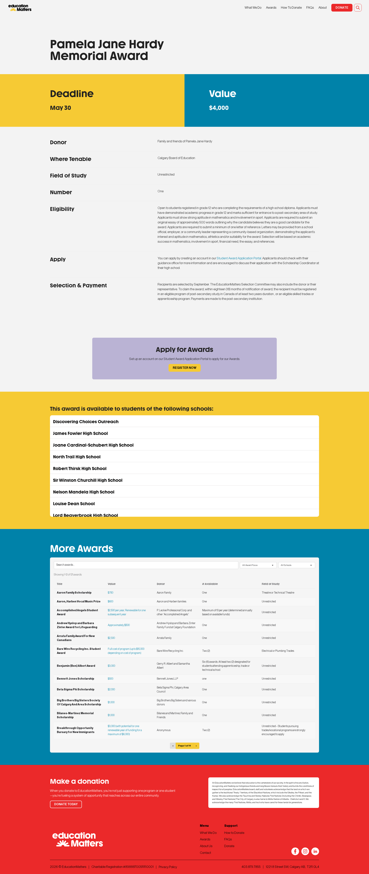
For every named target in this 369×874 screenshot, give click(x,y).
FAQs (310, 7)
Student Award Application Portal (239, 258)
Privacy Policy (168, 867)
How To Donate (291, 7)
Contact (205, 852)
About (322, 7)
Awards (271, 7)
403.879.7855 (251, 866)
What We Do (253, 7)
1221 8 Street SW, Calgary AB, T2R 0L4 (292, 866)
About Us (206, 846)
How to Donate (234, 832)
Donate (229, 846)
